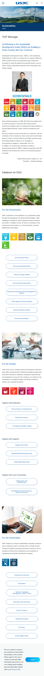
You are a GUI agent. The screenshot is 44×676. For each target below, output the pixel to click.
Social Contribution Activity (21, 310)
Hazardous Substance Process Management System (21, 292)
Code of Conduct (21, 610)
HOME (4, 28)
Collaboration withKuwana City (21, 481)
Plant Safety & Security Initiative (22, 301)
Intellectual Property (22, 619)
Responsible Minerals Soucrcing (21, 453)
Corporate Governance (21, 575)
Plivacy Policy (16, 669)
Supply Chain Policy (21, 445)
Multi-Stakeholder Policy (22, 462)
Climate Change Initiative (22, 274)
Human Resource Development (21, 409)
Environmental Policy (21, 257)
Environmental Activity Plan (21, 266)
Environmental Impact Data (21, 283)
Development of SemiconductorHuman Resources (21, 491)
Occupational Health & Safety (22, 426)
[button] (32, 659)
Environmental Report (22, 318)
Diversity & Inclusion (21, 417)
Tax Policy (21, 627)
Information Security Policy (21, 602)
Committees (22, 583)
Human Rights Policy (21, 636)
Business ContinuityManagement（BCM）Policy (22, 592)
